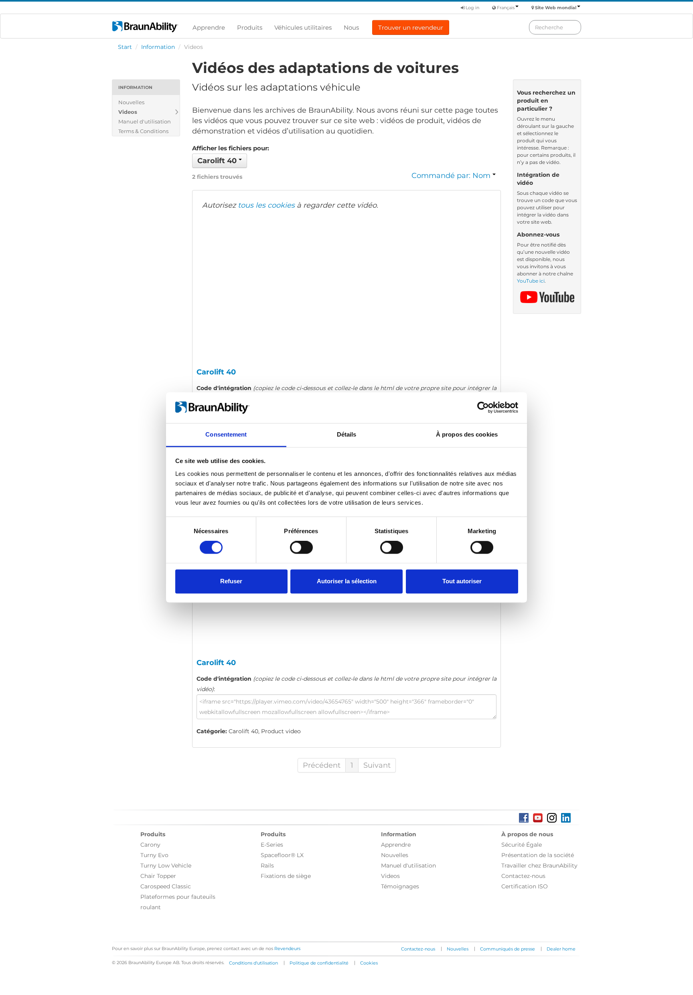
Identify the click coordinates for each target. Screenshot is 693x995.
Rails (267, 865)
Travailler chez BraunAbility (539, 865)
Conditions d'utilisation (253, 963)
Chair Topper (158, 876)
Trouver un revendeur (410, 27)
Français (506, 7)
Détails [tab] (347, 434)
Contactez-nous (523, 876)
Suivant (377, 765)
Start (125, 47)
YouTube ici (531, 281)
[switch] (301, 547)
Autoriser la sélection (347, 581)
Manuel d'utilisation (144, 121)
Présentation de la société (537, 855)
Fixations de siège (286, 876)
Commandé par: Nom (451, 175)
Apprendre (208, 27)
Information (158, 47)
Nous (351, 27)
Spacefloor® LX (282, 855)
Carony (150, 844)
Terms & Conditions (143, 131)
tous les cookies (266, 205)
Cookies (369, 963)
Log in (471, 7)
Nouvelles (131, 102)
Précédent (321, 765)
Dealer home (561, 949)
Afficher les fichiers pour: (230, 148)
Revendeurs (287, 948)
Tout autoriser (462, 581)
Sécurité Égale (521, 844)
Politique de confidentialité (319, 963)
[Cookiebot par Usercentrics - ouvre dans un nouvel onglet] (483, 408)
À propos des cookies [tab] (467, 434)
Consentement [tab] (226, 434)
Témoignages (400, 886)
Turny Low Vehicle (165, 865)
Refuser (231, 581)
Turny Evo (154, 855)
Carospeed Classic (165, 886)
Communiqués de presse (507, 949)
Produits (249, 27)
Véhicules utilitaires (303, 27)
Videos (127, 112)
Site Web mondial (555, 7)
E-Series (272, 844)
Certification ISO (524, 886)
